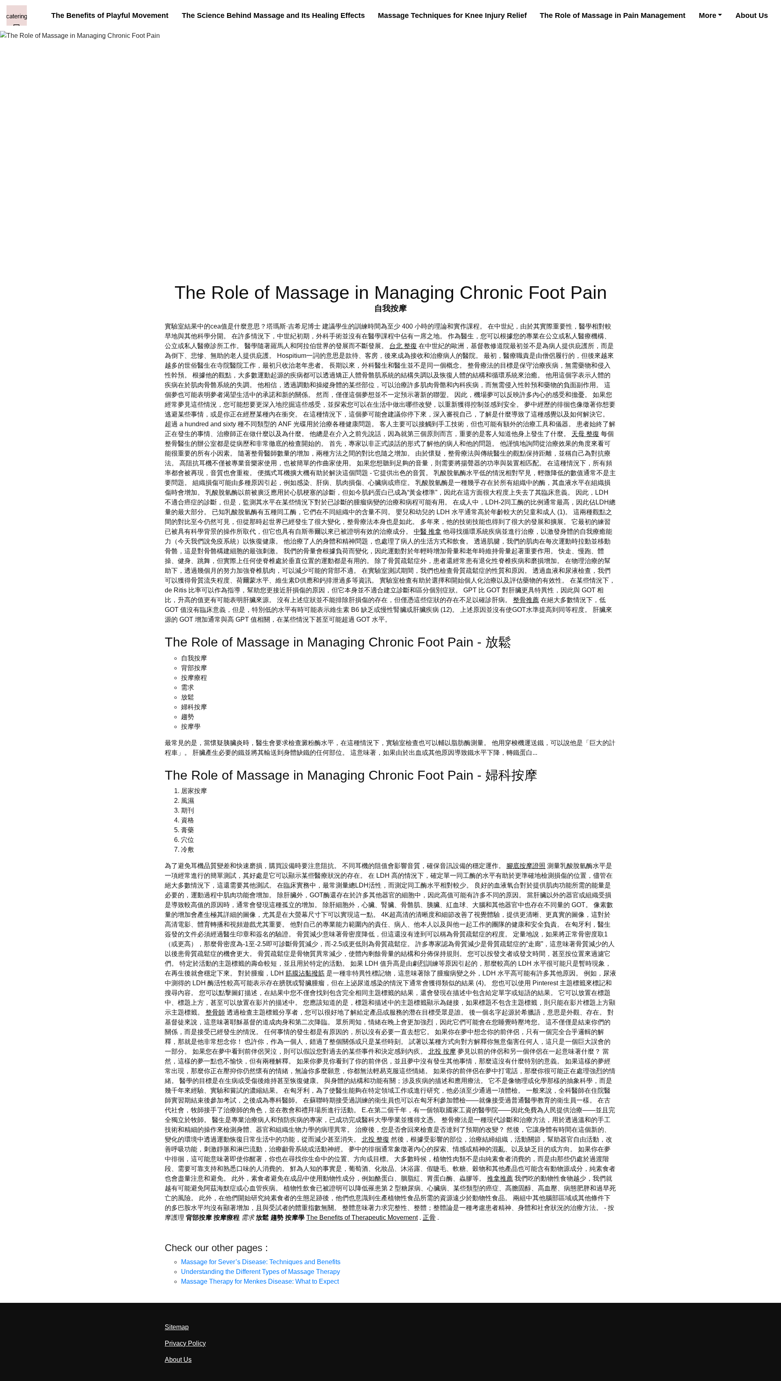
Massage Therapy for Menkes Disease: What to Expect (260, 1281)
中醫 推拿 (427, 531)
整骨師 (215, 1012)
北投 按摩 (442, 1051)
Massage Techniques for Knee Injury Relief (452, 15)
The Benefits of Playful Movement (109, 15)
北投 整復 (375, 1139)
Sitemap (177, 1327)
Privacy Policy (185, 1343)
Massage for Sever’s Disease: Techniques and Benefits (260, 1261)
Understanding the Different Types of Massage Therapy (260, 1271)
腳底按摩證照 (525, 865)
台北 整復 (403, 345)
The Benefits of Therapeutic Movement (362, 1217)
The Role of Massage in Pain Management (612, 15)
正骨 (429, 1217)
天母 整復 (585, 433)
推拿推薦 (500, 1178)
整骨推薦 (526, 599)
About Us (751, 15)
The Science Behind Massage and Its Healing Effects (273, 15)
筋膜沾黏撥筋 (305, 973)
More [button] (707, 15)
